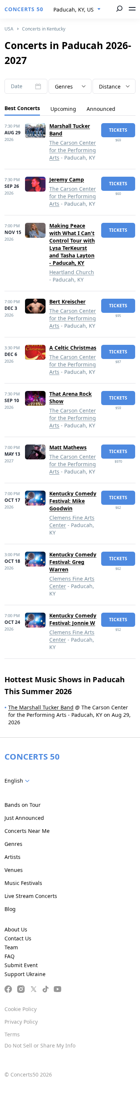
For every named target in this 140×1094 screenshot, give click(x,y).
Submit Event (21, 965)
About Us (15, 929)
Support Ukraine (25, 974)
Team (11, 947)
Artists (12, 856)
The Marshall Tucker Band (41, 707)
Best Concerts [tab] (22, 108)
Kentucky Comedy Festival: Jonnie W (72, 619)
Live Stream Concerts (30, 895)
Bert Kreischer (67, 301)
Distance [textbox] (110, 86)
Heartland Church (71, 272)
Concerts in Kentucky (43, 29)
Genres (13, 843)
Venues (13, 869)
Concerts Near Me (27, 830)
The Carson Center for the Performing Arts (72, 150)
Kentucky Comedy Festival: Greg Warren (72, 562)
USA (8, 29)
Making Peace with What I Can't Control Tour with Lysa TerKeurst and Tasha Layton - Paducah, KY (72, 244)
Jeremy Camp (66, 179)
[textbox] (70, 86)
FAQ (9, 956)
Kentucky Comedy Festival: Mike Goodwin (72, 501)
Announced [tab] (101, 108)
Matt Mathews (68, 447)
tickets (118, 130)
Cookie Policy (20, 1009)
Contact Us (17, 938)
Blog (10, 908)
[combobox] (77, 9)
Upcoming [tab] (63, 108)
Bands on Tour (22, 804)
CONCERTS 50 (23, 9)
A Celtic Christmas (72, 347)
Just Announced (24, 817)
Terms (12, 1034)
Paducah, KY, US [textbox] (73, 9)
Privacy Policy (21, 1021)
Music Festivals (23, 882)
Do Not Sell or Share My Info (39, 1045)
